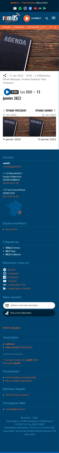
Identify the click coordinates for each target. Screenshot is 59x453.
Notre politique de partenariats (21, 377)
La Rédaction (42, 75)
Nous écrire (11, 229)
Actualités (33, 27)
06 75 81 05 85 (10, 196)
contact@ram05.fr (12, 166)
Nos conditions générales (19, 380)
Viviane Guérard (30, 79)
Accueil (7, 27)
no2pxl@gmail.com (15, 409)
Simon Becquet (11, 79)
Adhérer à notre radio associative (24, 305)
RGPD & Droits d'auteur (17, 395)
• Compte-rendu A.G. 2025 (20, 360)
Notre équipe (11, 327)
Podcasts (19, 27)
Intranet (12, 363)
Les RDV (46, 27)
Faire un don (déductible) (20, 313)
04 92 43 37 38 (11, 183)
